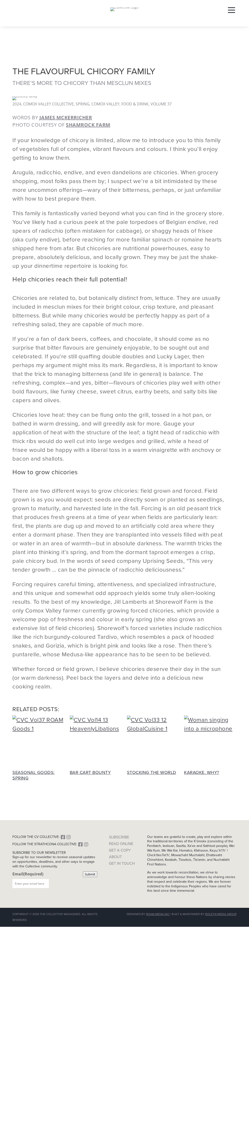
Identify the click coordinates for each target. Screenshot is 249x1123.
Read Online (121, 843)
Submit (90, 874)
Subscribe (119, 837)
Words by (52, 117)
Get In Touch (122, 863)
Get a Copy (120, 850)
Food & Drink (135, 104)
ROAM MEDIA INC (157, 914)
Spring (82, 104)
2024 (16, 104)
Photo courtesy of (61, 124)
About (115, 856)
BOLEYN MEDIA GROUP (221, 914)
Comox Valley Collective (48, 104)
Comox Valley (105, 104)
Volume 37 (161, 104)
